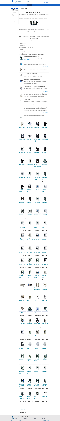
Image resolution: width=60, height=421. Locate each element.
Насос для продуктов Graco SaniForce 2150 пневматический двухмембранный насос (30, 301)
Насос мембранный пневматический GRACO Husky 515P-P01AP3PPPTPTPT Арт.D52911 (37, 178)
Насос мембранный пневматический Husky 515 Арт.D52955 (45, 227)
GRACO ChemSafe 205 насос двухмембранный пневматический (30, 348)
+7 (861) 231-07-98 (43, 418)
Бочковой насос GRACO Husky (44, 396)
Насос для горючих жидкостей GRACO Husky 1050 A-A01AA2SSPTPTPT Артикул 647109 (45, 128)
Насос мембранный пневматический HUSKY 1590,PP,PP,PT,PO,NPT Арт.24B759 (37, 239)
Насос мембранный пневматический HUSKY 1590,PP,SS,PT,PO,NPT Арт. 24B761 (22, 252)
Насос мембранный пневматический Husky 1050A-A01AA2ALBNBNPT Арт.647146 (22, 190)
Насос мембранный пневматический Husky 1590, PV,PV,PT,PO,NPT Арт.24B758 (30, 239)
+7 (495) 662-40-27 (25, 418)
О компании (13, 4)
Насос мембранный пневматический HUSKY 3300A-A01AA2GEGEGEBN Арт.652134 (29, 203)
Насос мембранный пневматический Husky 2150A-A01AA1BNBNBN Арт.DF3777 (29, 190)
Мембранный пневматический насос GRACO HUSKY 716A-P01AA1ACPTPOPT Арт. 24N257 (44, 385)
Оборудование (18, 4)
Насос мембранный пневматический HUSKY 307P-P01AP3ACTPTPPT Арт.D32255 (37, 215)
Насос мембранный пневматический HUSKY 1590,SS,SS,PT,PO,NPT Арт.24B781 (37, 264)
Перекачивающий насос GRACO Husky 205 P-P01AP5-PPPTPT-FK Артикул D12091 (30, 127)
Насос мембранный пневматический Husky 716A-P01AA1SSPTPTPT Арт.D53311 (45, 203)
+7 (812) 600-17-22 (34, 418)
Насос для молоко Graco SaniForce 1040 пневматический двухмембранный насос (44, 288)
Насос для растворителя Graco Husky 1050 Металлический (37, 324)
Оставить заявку (46, 1)
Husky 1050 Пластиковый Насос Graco (29, 323)
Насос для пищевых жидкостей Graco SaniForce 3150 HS (45, 300)
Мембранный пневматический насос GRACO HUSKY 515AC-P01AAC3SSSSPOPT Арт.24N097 (29, 385)
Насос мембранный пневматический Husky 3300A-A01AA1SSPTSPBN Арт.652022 (22, 203)
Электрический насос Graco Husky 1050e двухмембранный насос (30, 288)
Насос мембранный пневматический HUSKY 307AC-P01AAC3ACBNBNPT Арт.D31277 (22, 215)
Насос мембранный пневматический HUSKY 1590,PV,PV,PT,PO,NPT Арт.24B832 (37, 276)
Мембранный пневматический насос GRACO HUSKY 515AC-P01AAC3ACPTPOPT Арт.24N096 (21, 385)
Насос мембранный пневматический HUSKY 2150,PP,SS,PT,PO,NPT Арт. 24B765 (22, 264)
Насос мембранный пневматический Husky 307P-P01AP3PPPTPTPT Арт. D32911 (37, 190)
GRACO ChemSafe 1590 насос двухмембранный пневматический (45, 348)
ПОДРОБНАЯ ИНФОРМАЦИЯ (27, 59)
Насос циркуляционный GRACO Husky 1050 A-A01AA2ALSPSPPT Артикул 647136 (37, 153)
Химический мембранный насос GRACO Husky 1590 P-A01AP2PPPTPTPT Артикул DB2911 (22, 153)
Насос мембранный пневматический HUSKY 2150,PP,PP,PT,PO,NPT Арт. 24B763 (37, 252)
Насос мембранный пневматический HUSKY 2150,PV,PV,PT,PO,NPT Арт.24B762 (29, 252)
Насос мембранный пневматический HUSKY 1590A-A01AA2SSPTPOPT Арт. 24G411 (22, 359)
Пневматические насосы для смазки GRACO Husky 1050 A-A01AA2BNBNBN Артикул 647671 (22, 165)
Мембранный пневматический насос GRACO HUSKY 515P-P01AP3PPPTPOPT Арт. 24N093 (29, 372)
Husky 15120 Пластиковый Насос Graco (45, 323)
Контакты (41, 4)
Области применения (23, 4)
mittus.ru (48, 420)
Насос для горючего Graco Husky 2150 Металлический (30, 335)
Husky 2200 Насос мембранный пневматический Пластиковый (36, 336)
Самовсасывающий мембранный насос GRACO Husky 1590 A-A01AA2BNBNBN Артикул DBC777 (45, 140)
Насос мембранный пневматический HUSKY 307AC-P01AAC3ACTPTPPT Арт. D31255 (30, 215)
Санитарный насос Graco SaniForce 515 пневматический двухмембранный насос (37, 288)
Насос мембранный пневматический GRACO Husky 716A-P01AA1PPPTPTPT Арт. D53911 (44, 178)
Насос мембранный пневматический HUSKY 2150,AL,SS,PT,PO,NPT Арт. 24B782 (45, 264)
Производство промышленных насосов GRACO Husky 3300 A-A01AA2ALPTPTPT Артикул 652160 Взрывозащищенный (37, 165)
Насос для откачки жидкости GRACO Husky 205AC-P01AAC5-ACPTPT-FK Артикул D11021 (45, 165)
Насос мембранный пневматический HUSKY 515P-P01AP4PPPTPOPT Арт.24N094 (37, 372)
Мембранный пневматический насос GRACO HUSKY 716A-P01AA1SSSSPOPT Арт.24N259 (29, 397)
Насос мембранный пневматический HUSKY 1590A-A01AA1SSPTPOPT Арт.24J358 (37, 359)
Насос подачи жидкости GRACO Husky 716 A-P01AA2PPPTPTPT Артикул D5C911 (30, 153)
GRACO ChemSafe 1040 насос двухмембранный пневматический (37, 348)
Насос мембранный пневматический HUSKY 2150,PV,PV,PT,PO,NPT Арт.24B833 (44, 276)
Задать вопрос (46, 2)
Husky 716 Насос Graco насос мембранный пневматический (22, 324)
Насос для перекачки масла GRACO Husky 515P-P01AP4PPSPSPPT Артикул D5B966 (30, 178)
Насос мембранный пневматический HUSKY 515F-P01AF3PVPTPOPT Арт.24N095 (45, 372)
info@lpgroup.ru (16, 418)
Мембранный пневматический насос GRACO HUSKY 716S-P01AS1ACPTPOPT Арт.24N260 (36, 397)
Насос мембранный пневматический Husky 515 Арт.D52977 (37, 227)
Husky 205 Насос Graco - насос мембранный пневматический (29, 313)
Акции (33, 4)
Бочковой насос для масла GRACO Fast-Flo (22, 409)
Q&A (35, 4)
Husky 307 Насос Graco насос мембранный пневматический (37, 313)
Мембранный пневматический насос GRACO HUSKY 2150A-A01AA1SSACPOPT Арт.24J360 (21, 372)
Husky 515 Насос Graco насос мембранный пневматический (45, 313)
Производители (29, 4)
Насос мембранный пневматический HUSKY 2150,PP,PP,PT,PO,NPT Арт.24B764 (44, 252)
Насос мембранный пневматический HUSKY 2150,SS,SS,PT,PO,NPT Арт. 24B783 (22, 276)
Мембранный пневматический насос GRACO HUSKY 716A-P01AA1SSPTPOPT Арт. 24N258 (21, 397)
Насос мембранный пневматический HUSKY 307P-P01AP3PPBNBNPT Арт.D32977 (44, 215)
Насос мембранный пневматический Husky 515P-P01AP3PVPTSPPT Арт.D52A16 (37, 203)
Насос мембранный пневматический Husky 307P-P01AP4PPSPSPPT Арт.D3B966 (45, 190)
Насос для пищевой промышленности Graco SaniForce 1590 (21, 300)
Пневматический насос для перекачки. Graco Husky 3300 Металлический (22, 348)
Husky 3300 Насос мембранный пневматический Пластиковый (44, 336)
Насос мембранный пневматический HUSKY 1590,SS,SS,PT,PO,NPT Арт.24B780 (29, 264)
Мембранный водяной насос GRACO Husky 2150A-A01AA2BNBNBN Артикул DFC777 (37, 128)
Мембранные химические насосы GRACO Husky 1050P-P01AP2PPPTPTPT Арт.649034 (22, 128)
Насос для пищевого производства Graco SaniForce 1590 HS (36, 300)
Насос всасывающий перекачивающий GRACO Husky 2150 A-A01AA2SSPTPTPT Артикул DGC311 (37, 140)
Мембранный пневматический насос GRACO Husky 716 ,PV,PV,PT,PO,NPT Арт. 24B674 (21, 239)
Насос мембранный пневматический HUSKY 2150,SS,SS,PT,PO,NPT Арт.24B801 (29, 276)
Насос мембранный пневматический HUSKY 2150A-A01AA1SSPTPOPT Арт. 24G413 (29, 359)
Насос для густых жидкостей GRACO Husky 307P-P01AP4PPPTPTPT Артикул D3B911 (22, 178)
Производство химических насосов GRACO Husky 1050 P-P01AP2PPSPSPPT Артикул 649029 (30, 165)
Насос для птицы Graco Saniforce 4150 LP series (21, 312)
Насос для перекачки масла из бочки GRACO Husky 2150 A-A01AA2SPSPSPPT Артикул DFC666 (22, 140)
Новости (38, 4)
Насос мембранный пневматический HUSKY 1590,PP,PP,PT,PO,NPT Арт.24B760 (44, 239)
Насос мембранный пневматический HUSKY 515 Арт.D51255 (30, 227)
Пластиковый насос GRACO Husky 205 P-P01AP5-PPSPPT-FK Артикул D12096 (30, 139)
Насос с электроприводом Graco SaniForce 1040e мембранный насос (22, 288)
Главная (12, 6)
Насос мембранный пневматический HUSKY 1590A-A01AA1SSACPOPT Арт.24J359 (44, 359)
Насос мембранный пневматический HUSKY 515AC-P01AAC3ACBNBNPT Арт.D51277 (22, 227)
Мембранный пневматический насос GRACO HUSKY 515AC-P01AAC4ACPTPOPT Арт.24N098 (36, 385)
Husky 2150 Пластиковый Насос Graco (22, 335)
